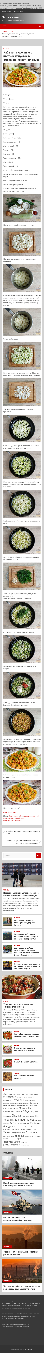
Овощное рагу (14, 816)
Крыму (10, 1108)
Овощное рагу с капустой (29, 816)
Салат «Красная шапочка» (26, 1062)
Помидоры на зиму (28, 1116)
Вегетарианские (30, 1100)
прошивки (24, 1142)
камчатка (13, 1139)
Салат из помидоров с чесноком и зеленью (24, 1049)
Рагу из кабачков (17, 818)
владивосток (29, 1136)
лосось (24, 1139)
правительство (11, 1141)
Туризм (6, 890)
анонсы (19, 1135)
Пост (37, 1116)
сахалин (23, 1145)
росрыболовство (11, 1145)
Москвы (23, 1108)
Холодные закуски (18, 1132)
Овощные (7, 818)
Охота (16, 1115)
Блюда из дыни (22, 1097)
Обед (26, 1111)
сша (28, 1145)
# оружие (7, 1094)
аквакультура (8, 1136)
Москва (15, 1108)
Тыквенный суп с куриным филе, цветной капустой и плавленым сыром (22, 842)
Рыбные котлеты (18, 1127)
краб (19, 1139)
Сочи (34, 1129)
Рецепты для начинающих (13, 820)
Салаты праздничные (18, 1129)
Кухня (6, 49)
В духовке (18, 1100)
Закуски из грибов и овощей (19, 1103)
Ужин (6, 1132)
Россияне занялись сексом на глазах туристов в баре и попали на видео (27, 966)
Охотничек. (11, 17)
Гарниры (6, 1103)
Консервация (22, 1105)
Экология (31, 1132)
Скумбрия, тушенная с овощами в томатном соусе (23, 832)
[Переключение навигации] (5, 26)
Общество (34, 1112)
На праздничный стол (17, 1110)
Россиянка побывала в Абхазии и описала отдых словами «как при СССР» (26, 936)
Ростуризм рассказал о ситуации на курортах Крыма (25, 922)
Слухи (28, 1129)
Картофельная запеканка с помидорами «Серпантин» (26, 1035)
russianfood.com (9, 812)
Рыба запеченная (19, 1123)
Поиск (38, 855)
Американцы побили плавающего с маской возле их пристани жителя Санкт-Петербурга (26, 951)
